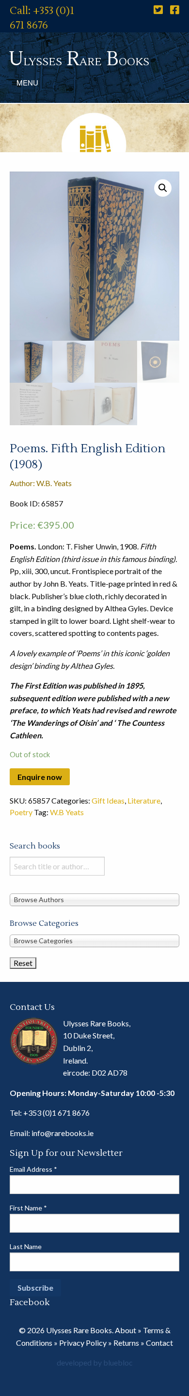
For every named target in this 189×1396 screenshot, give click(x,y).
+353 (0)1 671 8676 (56, 1112)
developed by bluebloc (95, 1362)
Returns (126, 1342)
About (125, 1330)
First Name (28, 1208)
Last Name (26, 1246)
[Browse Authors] (94, 899)
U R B (79, 59)
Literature (143, 800)
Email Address (33, 1169)
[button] (163, 188)
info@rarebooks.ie (63, 1132)
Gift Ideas (108, 800)
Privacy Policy (83, 1342)
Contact (159, 1342)
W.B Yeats (67, 812)
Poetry (21, 812)
